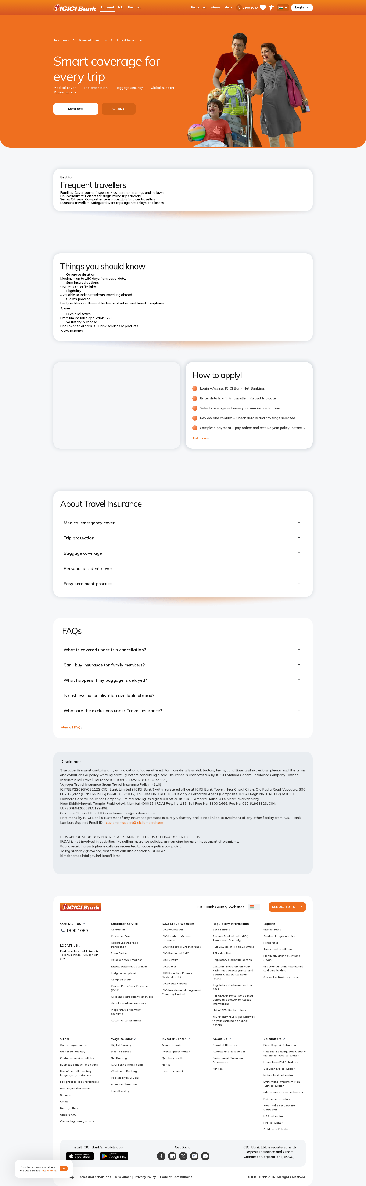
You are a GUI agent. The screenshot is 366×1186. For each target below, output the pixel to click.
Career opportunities (73, 1044)
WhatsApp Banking (124, 1071)
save (120, 109)
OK (64, 1168)
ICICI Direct (169, 966)
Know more (63, 92)
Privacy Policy (145, 1177)
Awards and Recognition (229, 1051)
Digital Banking (121, 1044)
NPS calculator (273, 1116)
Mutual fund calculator (278, 1075)
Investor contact (172, 1071)
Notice (166, 1064)
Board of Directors (225, 1044)
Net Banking (119, 1058)
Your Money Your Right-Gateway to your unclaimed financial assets (234, 1020)
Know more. (49, 1170)
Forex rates (271, 942)
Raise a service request (126, 959)
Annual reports (172, 1044)
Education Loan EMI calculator (283, 1092)
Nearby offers (69, 1108)
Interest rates (272, 929)
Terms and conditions (278, 949)
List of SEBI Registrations (229, 1010)
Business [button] (134, 7)
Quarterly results (173, 1058)
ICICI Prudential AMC (175, 953)
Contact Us (118, 929)
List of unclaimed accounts (128, 1003)
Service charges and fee (279, 936)
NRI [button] (121, 7)
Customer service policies (77, 1058)
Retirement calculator (277, 1098)
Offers (64, 1101)
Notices (218, 1068)
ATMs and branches (124, 1084)
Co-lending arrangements (77, 1121)
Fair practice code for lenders (79, 1081)
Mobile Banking (121, 1051)
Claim (65, 308)
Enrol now (75, 109)
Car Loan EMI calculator (279, 1068)
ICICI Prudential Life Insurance (181, 946)
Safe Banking (221, 929)
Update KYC (68, 1114)
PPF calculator (273, 1122)
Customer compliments (126, 1020)
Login (299, 7)
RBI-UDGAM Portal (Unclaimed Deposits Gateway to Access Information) (233, 999)
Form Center (119, 953)
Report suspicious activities (129, 966)
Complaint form (121, 979)
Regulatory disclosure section (232, 959)
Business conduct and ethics (79, 1064)
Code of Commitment (176, 1177)
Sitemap (65, 1094)
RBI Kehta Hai (222, 953)
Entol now (201, 438)
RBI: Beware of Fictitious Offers (233, 946)
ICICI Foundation (173, 929)
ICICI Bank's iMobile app (127, 1064)
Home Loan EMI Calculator (280, 1062)
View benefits (72, 331)
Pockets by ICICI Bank (125, 1077)
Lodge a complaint (123, 973)
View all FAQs (71, 727)
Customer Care (121, 936)
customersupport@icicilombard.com (134, 822)
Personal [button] (107, 7)
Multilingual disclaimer (75, 1088)
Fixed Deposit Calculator (279, 1044)
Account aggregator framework (132, 996)
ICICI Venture (170, 959)
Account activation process (281, 977)
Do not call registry (72, 1051)
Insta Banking (120, 1090)
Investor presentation (176, 1051)
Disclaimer (123, 1177)
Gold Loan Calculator (277, 1129)
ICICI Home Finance (174, 983)
